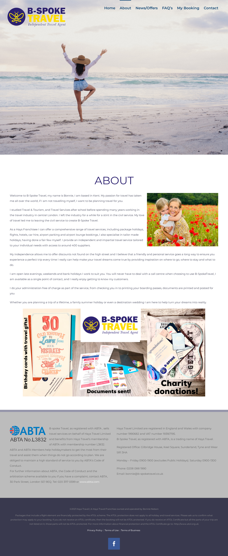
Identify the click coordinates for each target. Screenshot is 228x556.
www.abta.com (89, 481)
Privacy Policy (94, 530)
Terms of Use (112, 530)
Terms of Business (130, 530)
